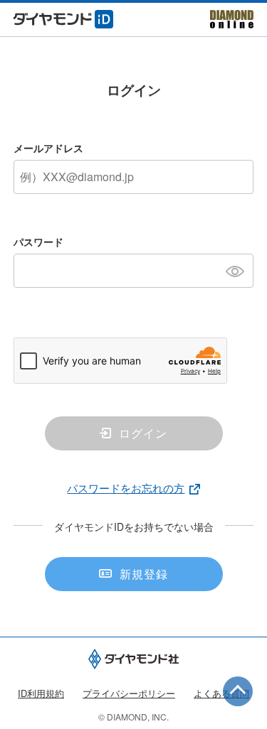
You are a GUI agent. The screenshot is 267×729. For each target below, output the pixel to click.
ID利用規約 (41, 693)
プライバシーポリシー (129, 693)
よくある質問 (221, 693)
